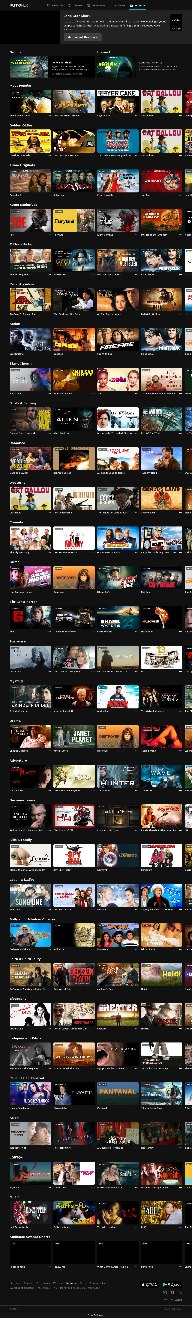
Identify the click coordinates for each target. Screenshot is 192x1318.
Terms (83, 1283)
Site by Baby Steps (173, 1309)
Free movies (98, 5)
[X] (180, 1292)
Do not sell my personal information (80, 1287)
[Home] (19, 5)
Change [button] (178, 1299)
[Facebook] (172, 1292)
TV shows (120, 5)
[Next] (182, 100)
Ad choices (44, 1287)
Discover (77, 5)
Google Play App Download (172, 1285)
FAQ (54, 1287)
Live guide (57, 5)
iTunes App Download (149, 1285)
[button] (83, 37)
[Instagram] (165, 1292)
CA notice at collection (22, 1287)
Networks (140, 5)
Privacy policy (97, 1283)
